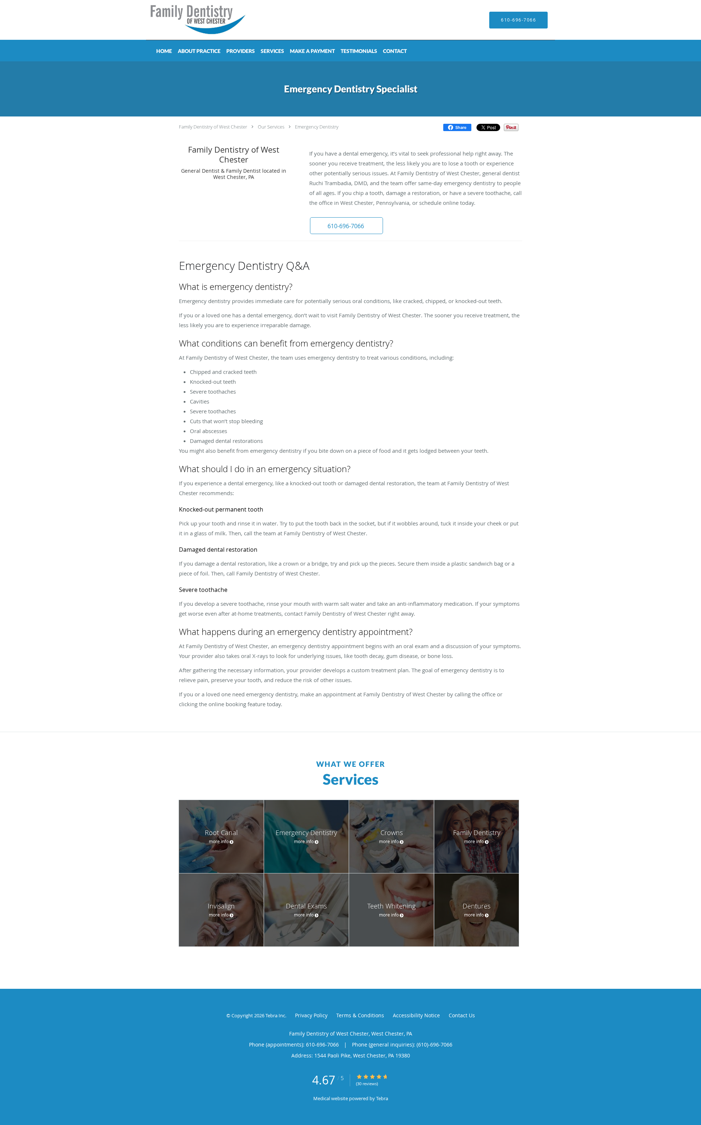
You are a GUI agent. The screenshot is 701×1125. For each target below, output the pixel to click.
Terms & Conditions (360, 1015)
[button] (346, 225)
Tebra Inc (275, 1015)
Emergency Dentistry (316, 126)
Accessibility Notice (416, 1015)
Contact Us (462, 1015)
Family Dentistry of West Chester (213, 126)
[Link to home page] (188, 20)
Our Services (271, 126)
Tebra (382, 1098)
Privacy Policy (311, 1015)
